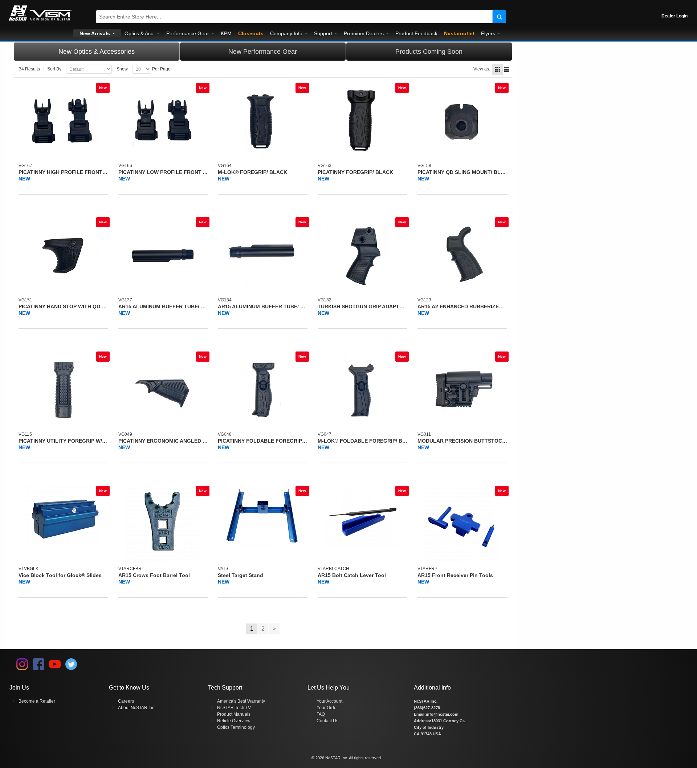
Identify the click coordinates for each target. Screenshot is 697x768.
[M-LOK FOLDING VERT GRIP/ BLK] (362, 389)
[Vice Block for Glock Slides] (63, 516)
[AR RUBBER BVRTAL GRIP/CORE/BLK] (462, 255)
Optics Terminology (236, 727)
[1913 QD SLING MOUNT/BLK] (462, 121)
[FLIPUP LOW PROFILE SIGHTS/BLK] (163, 121)
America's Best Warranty (241, 701)
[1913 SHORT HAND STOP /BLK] (63, 255)
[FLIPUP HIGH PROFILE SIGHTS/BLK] (63, 121)
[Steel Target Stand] (262, 516)
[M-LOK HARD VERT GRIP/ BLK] (262, 121)
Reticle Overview (233, 720)
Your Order (327, 707)
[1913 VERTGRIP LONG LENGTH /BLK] (63, 389)
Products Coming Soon (428, 51)
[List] (506, 69)
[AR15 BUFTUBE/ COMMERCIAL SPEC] (262, 255)
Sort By (54, 69)
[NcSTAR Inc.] (40, 20)
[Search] (499, 16)
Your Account (329, 701)
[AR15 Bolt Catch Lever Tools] (362, 516)
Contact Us (327, 720)
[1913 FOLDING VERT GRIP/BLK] (262, 389)
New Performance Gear (262, 51)
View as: (481, 69)
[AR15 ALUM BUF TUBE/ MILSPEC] (163, 255)
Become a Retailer (37, 701)
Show (122, 69)
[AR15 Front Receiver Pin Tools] (462, 524)
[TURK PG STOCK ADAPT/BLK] (362, 255)
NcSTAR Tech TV (234, 707)
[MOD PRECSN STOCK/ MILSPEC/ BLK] (462, 389)
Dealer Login (674, 16)
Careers (126, 701)
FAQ (321, 714)
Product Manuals (233, 714)
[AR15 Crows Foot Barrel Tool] (163, 524)
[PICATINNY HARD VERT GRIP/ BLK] (362, 121)
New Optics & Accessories (96, 51)
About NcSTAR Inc (136, 707)
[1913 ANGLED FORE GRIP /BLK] (163, 389)
